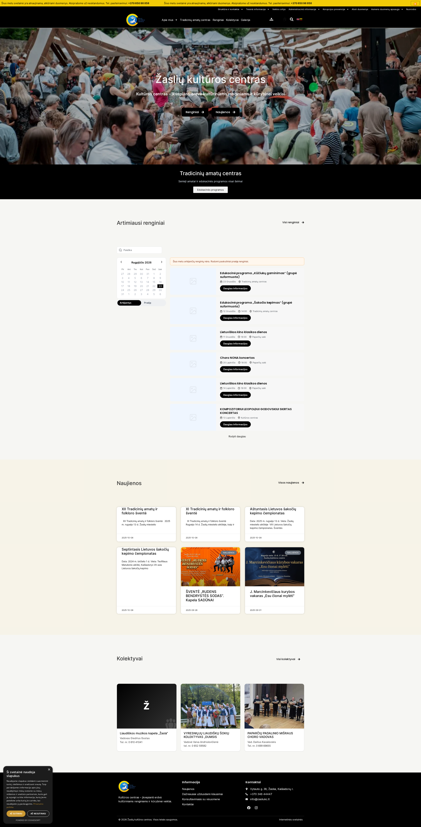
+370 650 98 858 (138, 3)
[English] (298, 19)
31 (147, 273)
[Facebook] (249, 807)
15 (154, 282)
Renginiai (218, 20)
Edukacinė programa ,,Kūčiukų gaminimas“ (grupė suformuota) (258, 275)
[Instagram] (256, 807)
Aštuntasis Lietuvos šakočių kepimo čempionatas (273, 511)
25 (128, 290)
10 (122, 282)
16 (160, 282)
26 (135, 290)
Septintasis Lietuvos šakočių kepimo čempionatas (145, 551)
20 (141, 286)
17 (122, 286)
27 (122, 273)
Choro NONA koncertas (237, 358)
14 (147, 282)
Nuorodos (411, 9)
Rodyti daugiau (237, 436)
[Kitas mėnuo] (161, 262)
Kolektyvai (232, 20)
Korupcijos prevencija (334, 9)
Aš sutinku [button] (16, 813)
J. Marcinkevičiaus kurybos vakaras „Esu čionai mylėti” (272, 594)
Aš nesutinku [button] (38, 813)
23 (160, 286)
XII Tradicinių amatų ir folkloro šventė (140, 511)
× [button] (49, 769)
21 (147, 286)
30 (141, 273)
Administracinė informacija (302, 9)
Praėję (147, 302)
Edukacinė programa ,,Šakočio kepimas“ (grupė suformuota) (256, 304)
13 (141, 282)
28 (128, 273)
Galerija (245, 20)
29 (135, 273)
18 (128, 286)
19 (135, 286)
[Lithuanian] (301, 19)
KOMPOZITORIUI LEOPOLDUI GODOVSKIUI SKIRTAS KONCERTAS (256, 411)
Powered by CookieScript (28, 820)
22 (153, 286)
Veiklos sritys (279, 9)
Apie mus (167, 20)
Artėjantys (125, 302)
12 (135, 282)
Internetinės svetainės (291, 819)
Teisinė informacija (256, 9)
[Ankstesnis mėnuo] (121, 262)
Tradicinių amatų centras (195, 20)
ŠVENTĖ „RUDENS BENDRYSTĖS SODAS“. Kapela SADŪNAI (205, 596)
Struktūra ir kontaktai (228, 9)
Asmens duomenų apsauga (385, 9)
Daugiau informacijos (235, 288)
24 (122, 290)
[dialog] (28, 795)
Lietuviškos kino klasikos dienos (243, 332)
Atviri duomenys (360, 9)
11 (129, 282)
